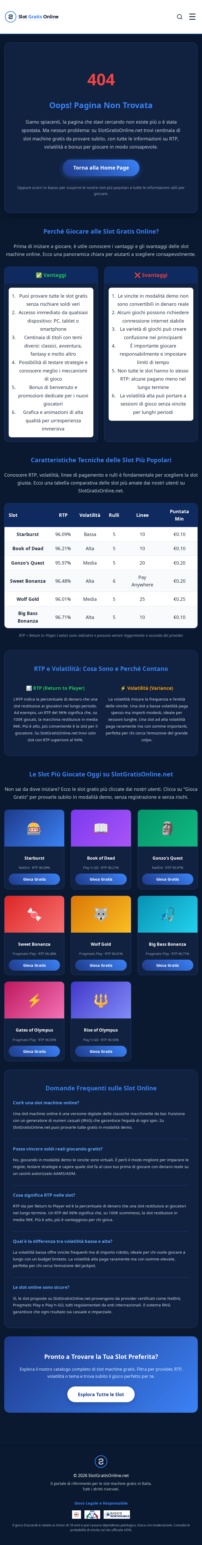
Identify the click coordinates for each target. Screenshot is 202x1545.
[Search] (179, 17)
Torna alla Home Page (101, 167)
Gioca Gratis (34, 879)
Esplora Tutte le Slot (101, 1394)
